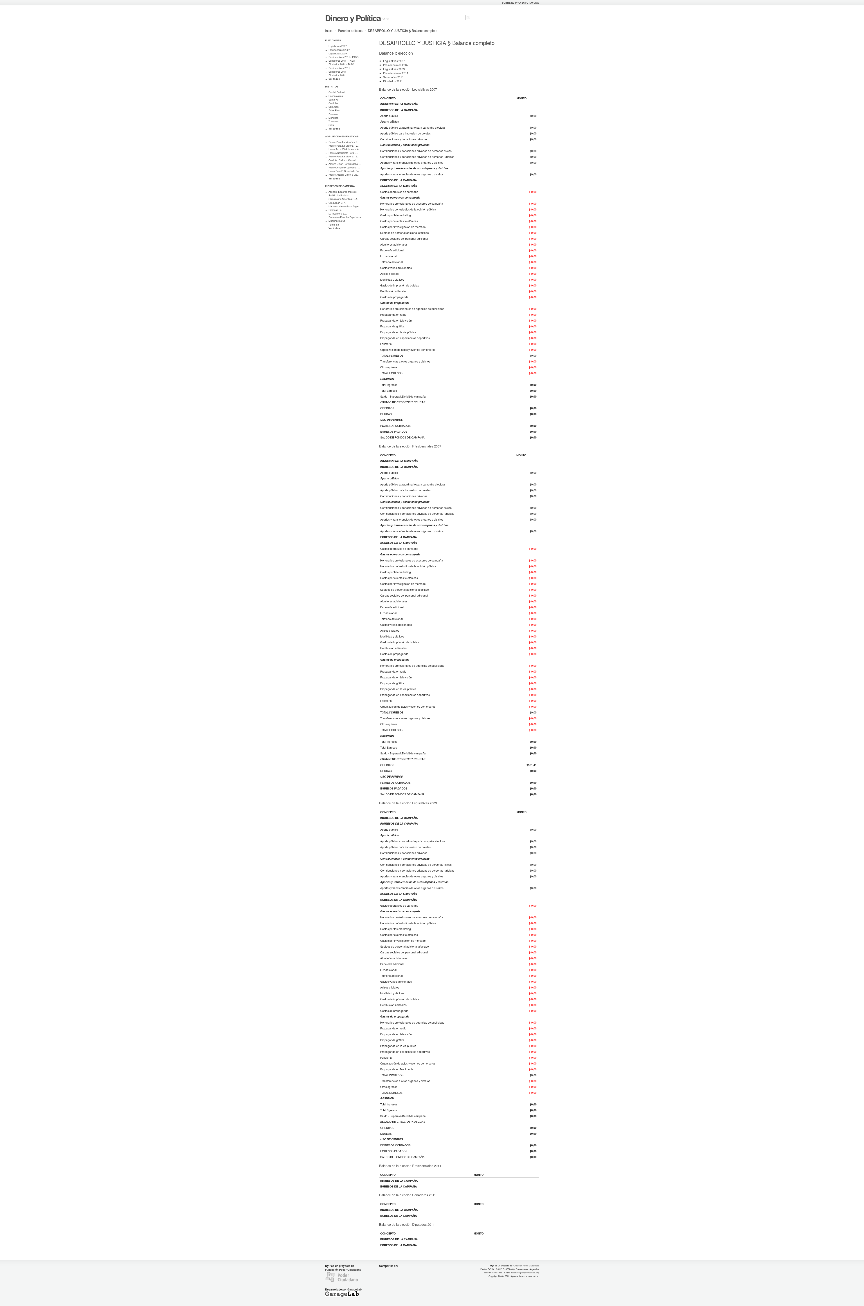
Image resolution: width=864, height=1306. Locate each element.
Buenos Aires (335, 96)
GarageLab (354, 1289)
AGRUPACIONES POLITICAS (341, 136)
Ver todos (334, 79)
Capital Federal (336, 92)
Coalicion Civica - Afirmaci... (343, 160)
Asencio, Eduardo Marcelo (342, 191)
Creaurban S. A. (337, 202)
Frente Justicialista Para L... (343, 152)
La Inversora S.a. (337, 213)
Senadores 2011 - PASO (341, 60)
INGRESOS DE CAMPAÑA (340, 186)
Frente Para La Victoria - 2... (343, 142)
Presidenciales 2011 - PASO (343, 57)
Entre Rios (334, 110)
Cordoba (333, 103)
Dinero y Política (353, 18)
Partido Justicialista (338, 195)
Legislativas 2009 (337, 53)
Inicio (329, 30)
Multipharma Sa (336, 220)
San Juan (333, 106)
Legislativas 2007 (337, 46)
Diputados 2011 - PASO (341, 64)
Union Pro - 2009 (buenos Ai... (344, 149)
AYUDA (534, 2)
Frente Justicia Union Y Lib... (343, 174)
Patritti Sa (333, 224)
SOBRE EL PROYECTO (515, 2)
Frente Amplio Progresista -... (344, 167)
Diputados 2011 (336, 75)
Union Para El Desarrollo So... (344, 171)
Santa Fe (333, 99)
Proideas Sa (335, 210)
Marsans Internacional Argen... (344, 206)
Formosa (333, 114)
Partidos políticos (350, 30)
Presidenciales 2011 (339, 68)
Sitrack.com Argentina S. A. (343, 199)
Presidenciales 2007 (339, 49)
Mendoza (333, 117)
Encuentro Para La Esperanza (344, 217)
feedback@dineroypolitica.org (525, 1272)
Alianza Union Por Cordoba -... (344, 163)
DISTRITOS (331, 86)
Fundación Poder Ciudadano (343, 1270)
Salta (331, 125)
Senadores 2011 (337, 71)
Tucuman (333, 121)
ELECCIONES (333, 40)
